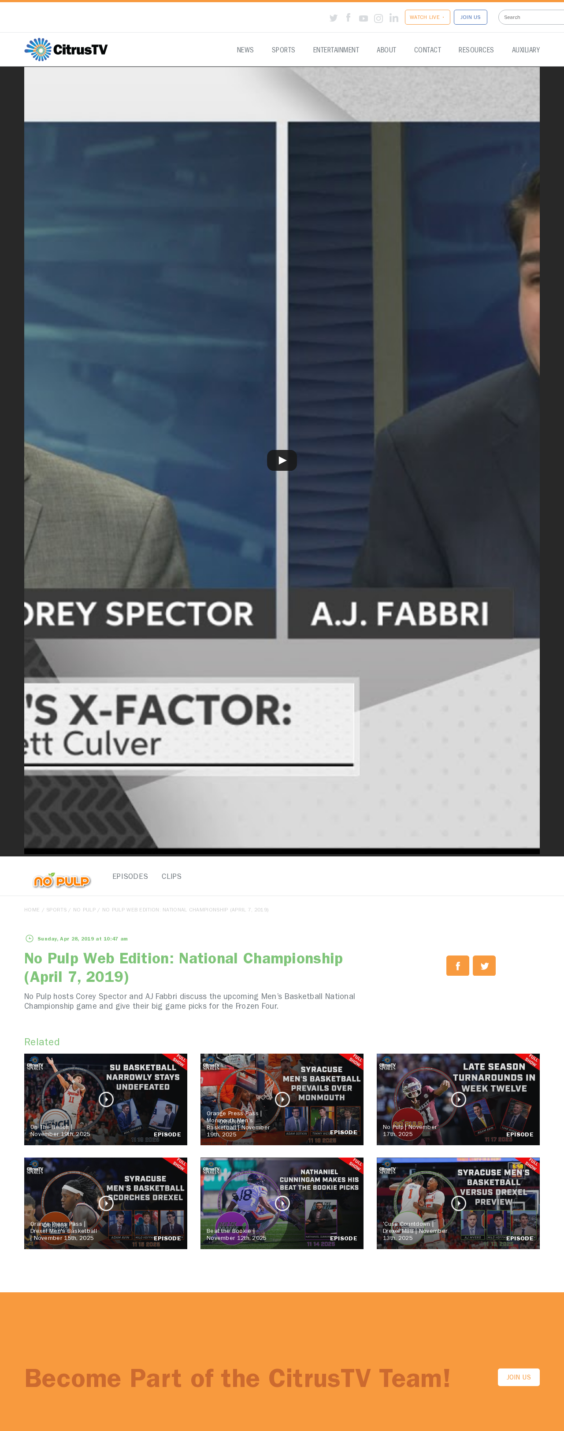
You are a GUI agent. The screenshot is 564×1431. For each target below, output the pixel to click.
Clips (172, 877)
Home (32, 910)
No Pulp (84, 910)
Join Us (519, 1378)
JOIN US (470, 18)
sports (56, 910)
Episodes (127, 877)
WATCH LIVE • (427, 18)
